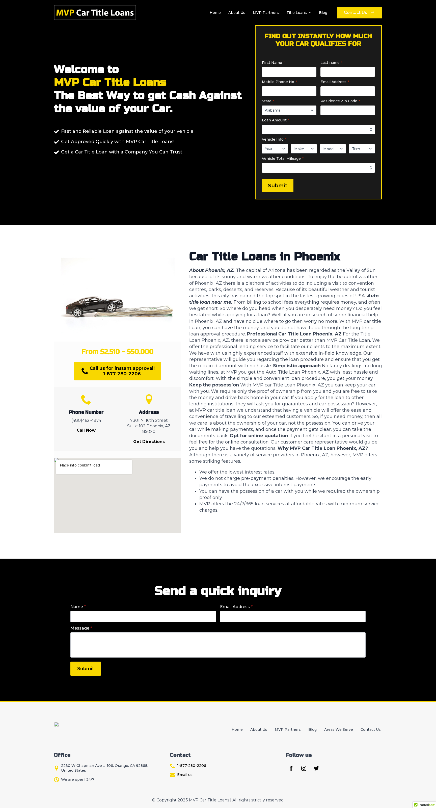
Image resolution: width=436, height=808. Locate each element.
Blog (323, 12)
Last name (331, 62)
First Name (273, 62)
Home (215, 12)
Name (78, 607)
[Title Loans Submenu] (310, 13)
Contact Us (371, 729)
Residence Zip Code (340, 101)
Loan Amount (275, 120)
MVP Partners (266, 12)
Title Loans (296, 12)
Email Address (334, 82)
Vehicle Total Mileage (283, 158)
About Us (236, 12)
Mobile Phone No (279, 82)
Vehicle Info (274, 139)
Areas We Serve (338, 729)
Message (81, 628)
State (268, 101)
